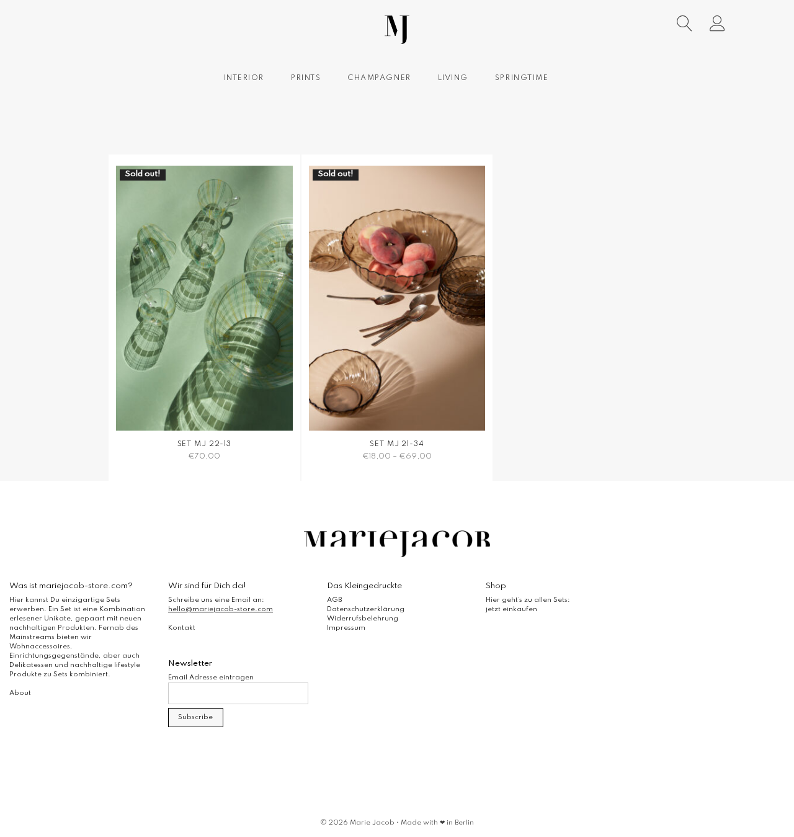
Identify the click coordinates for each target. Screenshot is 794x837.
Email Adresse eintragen (211, 677)
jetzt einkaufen (511, 609)
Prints (306, 78)
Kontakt (181, 628)
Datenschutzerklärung (365, 609)
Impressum (346, 628)
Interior (244, 78)
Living (453, 78)
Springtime (521, 78)
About (20, 693)
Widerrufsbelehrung (362, 618)
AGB (334, 600)
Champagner (379, 78)
